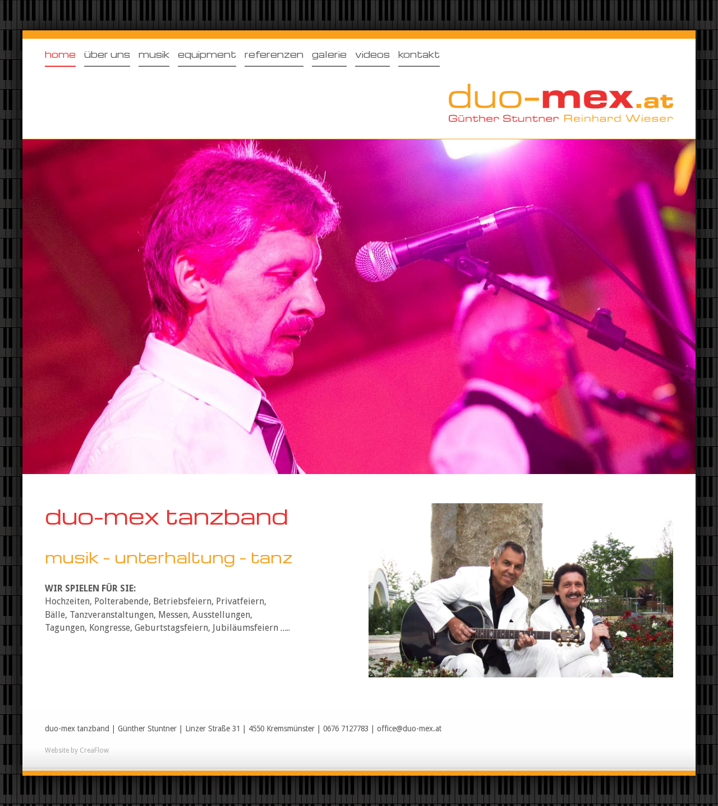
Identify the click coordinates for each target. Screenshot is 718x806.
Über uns (107, 54)
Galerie (329, 54)
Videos (372, 54)
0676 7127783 (346, 728)
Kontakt (419, 54)
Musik (154, 54)
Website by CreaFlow (77, 750)
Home (60, 54)
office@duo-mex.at (409, 728)
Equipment (207, 54)
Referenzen (274, 54)
